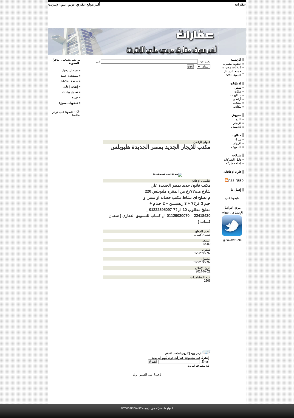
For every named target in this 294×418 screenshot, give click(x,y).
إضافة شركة (233, 163)
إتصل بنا (236, 189)
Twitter (76, 115)
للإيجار (237, 123)
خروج (74, 97)
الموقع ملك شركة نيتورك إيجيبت (147, 408)
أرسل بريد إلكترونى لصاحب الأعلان (183, 353)
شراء (238, 139)
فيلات (237, 91)
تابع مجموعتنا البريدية (198, 365)
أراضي (237, 99)
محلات (237, 102)
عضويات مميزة (68, 103)
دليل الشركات (232, 159)
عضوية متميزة (232, 63)
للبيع (238, 119)
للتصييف (236, 127)
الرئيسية (236, 59)
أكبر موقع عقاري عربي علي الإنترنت (74, 4)
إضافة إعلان (70, 86)
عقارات (240, 4)
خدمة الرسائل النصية (232, 73)
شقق (238, 87)
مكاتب (237, 106)
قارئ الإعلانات (232, 172)
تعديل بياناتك (70, 92)
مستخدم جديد (69, 75)
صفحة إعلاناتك (69, 81)
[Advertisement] (66, 131)
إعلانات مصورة (231, 67)
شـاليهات (235, 95)
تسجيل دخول (70, 70)
